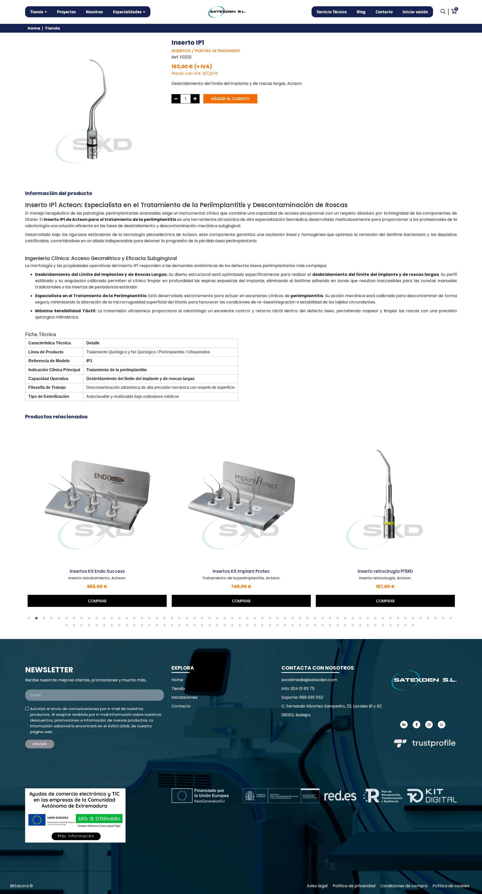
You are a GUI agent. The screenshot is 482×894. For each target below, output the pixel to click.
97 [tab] (361, 626)
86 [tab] (278, 626)
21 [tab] (180, 619)
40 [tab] (323, 619)
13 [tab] (120, 619)
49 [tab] (391, 619)
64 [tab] (112, 626)
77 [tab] (210, 626)
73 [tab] (180, 626)
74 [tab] (188, 626)
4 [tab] (52, 619)
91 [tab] (316, 626)
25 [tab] (210, 619)
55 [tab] (436, 619)
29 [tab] (241, 619)
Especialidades (127, 11)
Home (34, 28)
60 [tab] (82, 626)
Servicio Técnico (332, 11)
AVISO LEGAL (119, 726)
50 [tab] (399, 619)
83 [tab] (256, 626)
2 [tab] (37, 619)
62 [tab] (97, 626)
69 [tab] (150, 626)
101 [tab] (391, 626)
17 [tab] (150, 619)
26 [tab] (218, 619)
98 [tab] (369, 626)
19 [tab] (165, 619)
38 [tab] (308, 619)
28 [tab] (233, 619)
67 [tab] (135, 626)
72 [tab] (173, 626)
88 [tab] (293, 626)
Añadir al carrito (230, 99)
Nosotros (94, 11)
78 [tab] (218, 626)
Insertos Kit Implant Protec (241, 571)
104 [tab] (414, 626)
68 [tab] (143, 626)
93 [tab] (331, 626)
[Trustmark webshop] (62, 763)
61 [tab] (90, 626)
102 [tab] (399, 626)
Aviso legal (317, 886)
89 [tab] (301, 626)
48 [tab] (384, 619)
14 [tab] (128, 619)
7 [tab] (75, 619)
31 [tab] (256, 619)
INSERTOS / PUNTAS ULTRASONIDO (205, 51)
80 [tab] (233, 626)
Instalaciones (184, 697)
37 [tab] (301, 619)
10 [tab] (97, 619)
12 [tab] (112, 619)
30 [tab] (248, 619)
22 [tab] (188, 619)
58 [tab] (67, 626)
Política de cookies (451, 886)
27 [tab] (225, 619)
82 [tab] (248, 626)
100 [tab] (384, 626)
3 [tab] (45, 619)
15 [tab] (135, 619)
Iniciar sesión (415, 11)
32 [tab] (263, 619)
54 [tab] (429, 619)
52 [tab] (414, 619)
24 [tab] (203, 619)
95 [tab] (346, 626)
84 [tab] (263, 626)
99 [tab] (376, 626)
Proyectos (66, 11)
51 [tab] (406, 619)
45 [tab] (361, 619)
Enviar (40, 744)
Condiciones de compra (404, 886)
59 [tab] (75, 626)
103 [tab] (406, 626)
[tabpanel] (97, 516)
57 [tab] (451, 619)
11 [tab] (105, 619)
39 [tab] (316, 619)
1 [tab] (30, 619)
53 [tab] (421, 619)
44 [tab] (353, 619)
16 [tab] (143, 619)
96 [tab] (353, 626)
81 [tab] (241, 626)
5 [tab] (60, 619)
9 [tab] (90, 619)
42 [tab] (338, 619)
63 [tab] (105, 626)
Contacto (384, 11)
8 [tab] (82, 619)
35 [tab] (286, 619)
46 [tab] (369, 619)
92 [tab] (323, 626)
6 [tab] (67, 619)
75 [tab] (195, 626)
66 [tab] (128, 626)
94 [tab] (338, 626)
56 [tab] (444, 619)
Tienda (36, 11)
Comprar (97, 601)
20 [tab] (173, 619)
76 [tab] (203, 626)
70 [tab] (158, 626)
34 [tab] (278, 619)
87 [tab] (286, 626)
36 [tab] (293, 619)
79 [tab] (225, 626)
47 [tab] (376, 619)
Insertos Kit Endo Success (97, 571)
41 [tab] (331, 619)
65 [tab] (120, 626)
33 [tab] (271, 619)
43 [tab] (346, 619)
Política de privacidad (354, 886)
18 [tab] (158, 619)
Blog (361, 11)
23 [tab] (195, 619)
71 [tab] (165, 626)
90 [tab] (308, 626)
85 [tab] (271, 626)
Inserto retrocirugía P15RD (385, 571)
